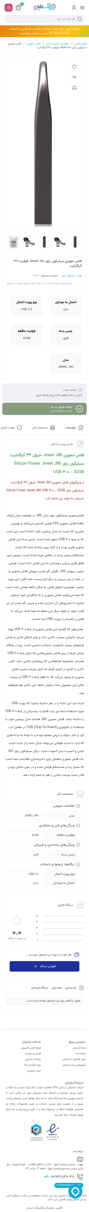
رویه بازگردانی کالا (32, 1065)
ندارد (35, 883)
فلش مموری (33, 44)
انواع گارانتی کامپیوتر (31, 1048)
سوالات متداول (33, 1059)
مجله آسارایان (79, 1048)
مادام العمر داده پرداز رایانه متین (54, 395)
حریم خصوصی (34, 1070)
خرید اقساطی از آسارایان (74, 1059)
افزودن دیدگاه (48, 966)
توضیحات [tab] (71, 428)
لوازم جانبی (81, 44)
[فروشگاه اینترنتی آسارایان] (44, 7)
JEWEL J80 (31, 815)
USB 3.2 (33, 874)
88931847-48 (59, 1177)
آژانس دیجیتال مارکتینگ (44, 1208)
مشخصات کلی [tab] (40, 428)
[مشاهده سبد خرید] (18, 8)
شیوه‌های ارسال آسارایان (74, 1065)
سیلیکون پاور (69, 276)
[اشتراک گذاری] (74, 87)
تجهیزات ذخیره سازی (57, 44)
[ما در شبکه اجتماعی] (9, 8)
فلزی (35, 854)
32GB (34, 835)
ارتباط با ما (81, 1053)
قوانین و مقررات (33, 1053)
